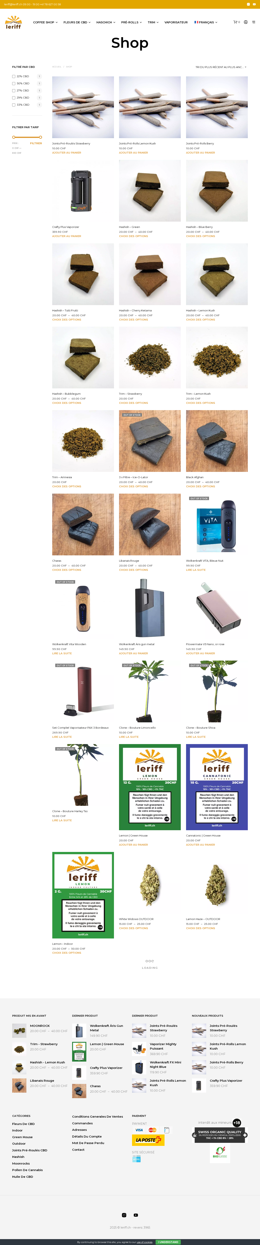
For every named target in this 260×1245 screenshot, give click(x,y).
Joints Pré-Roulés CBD (29, 1150)
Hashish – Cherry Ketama (135, 310)
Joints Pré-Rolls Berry (200, 143)
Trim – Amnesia (62, 477)
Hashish (18, 1157)
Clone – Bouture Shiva (200, 727)
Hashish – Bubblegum (66, 393)
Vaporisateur (176, 22)
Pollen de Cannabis (27, 1170)
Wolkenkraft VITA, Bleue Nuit (204, 560)
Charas (56, 560)
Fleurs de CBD (75, 22)
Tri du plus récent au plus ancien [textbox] (221, 67)
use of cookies (144, 1242)
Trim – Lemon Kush (198, 393)
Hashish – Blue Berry (199, 227)
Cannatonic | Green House (203, 835)
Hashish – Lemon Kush (200, 310)
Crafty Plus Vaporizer (65, 227)
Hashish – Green (129, 227)
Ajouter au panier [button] (66, 152)
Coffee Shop (43, 22)
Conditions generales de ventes (97, 1116)
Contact (78, 1150)
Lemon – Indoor (62, 943)
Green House (22, 1137)
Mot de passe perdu (88, 1143)
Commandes (82, 1123)
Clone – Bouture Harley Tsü (70, 811)
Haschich (104, 22)
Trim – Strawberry (130, 393)
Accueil (56, 66)
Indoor (17, 1130)
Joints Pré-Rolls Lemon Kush (137, 143)
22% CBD (23, 76)
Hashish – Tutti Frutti (65, 310)
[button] (237, 22)
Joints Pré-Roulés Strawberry (71, 143)
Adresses (79, 1130)
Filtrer (36, 143)
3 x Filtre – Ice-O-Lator (133, 477)
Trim (151, 22)
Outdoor (19, 1143)
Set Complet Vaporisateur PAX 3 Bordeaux (80, 727)
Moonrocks (21, 1163)
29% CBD (23, 97)
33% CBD (23, 104)
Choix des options (133, 236)
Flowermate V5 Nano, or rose (205, 644)
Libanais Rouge (129, 560)
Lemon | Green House (133, 835)
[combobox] (222, 67)
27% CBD (23, 90)
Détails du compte (87, 1136)
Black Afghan (195, 477)
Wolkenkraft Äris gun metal (136, 644)
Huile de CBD (22, 1177)
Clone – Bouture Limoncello (137, 727)
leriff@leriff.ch (13, 4)
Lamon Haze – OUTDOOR (203, 919)
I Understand (168, 1242)
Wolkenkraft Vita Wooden (69, 644)
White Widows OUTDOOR (136, 919)
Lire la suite (196, 569)
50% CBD (23, 83)
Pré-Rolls (129, 22)
